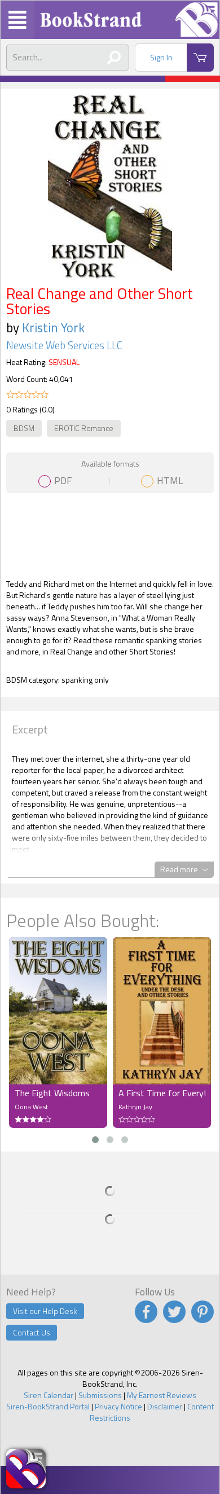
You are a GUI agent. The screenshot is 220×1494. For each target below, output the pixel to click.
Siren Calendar (48, 1395)
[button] (95, 1139)
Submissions (100, 1395)
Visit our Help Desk (45, 1311)
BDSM (24, 428)
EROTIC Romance (83, 428)
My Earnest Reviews (161, 1395)
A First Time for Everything (161, 1092)
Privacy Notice (118, 1406)
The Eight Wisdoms (52, 1092)
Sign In (161, 57)
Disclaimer (164, 1406)
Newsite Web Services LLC (64, 345)
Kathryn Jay (135, 1106)
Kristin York (53, 327)
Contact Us (31, 1332)
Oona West (31, 1106)
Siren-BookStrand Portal (48, 1406)
